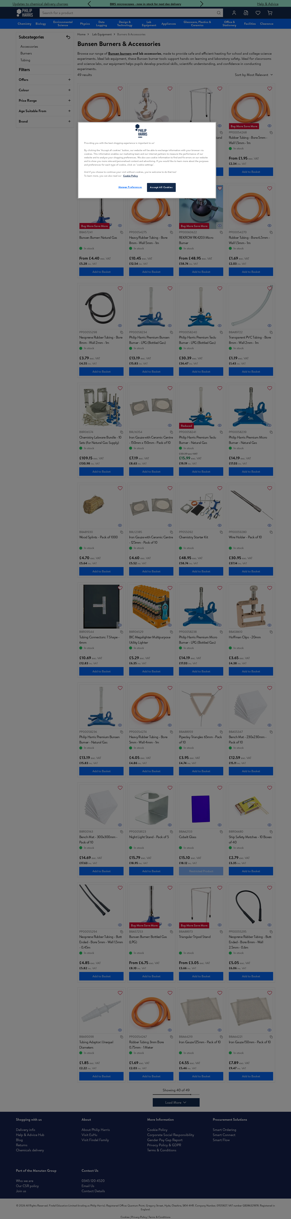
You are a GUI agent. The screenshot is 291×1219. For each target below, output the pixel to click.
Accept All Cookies (161, 187)
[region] (147, 160)
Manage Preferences (130, 187)
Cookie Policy (130, 175)
